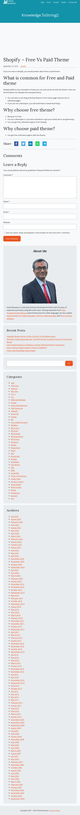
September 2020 (18, 567)
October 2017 (16, 626)
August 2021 (16, 547)
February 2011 (17, 702)
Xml (12, 498)
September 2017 (18, 629)
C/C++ (13, 394)
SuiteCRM (15, 473)
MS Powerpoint (17, 436)
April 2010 (15, 711)
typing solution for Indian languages (21, 316)
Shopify (23, 66)
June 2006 (15, 773)
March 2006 (16, 781)
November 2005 (17, 793)
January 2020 (16, 581)
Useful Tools (16, 479)
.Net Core (15, 386)
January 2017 (16, 640)
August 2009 (16, 728)
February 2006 (17, 784)
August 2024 (16, 519)
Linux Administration (19, 422)
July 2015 (14, 674)
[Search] (69, 363)
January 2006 (16, 787)
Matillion (14, 425)
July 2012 (14, 691)
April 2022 (15, 533)
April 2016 (15, 660)
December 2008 (17, 739)
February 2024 (17, 522)
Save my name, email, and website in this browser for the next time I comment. (38, 233)
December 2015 (17, 669)
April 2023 (15, 525)
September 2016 (18, 652)
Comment (8, 175)
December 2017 (17, 621)
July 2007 (14, 756)
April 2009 (15, 734)
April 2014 (15, 686)
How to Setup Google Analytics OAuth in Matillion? (27, 347)
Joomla (13, 417)
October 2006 (16, 767)
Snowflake (15, 462)
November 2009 (17, 722)
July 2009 (14, 731)
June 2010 (15, 708)
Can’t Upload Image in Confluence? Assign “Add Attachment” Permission (35, 345)
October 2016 (16, 649)
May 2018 (15, 609)
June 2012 (15, 694)
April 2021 (15, 556)
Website (6, 222)
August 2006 (16, 770)
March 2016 (16, 663)
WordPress (15, 493)
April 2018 (15, 612)
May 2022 (15, 530)
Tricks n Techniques (18, 476)
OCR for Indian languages (46, 316)
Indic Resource (17, 408)
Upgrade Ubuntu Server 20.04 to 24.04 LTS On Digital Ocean (31, 336)
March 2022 (16, 536)
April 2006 (15, 779)
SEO (12, 453)
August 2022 (16, 528)
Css (12, 397)
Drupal (13, 403)
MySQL (14, 445)
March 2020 (16, 575)
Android (14, 388)
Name (6, 201)
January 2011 (16, 705)
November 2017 (17, 623)
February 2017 (17, 638)
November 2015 (17, 671)
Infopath (14, 411)
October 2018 (16, 601)
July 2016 (14, 655)
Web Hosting (16, 487)
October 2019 (16, 590)
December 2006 (17, 765)
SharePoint (15, 456)
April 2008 (15, 748)
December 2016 (17, 643)
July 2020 (14, 570)
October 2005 (16, 796)
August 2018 (16, 607)
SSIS (12, 467)
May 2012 (15, 697)
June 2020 (15, 573)
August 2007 (16, 753)
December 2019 (17, 584)
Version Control (17, 482)
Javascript (15, 414)
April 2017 (15, 632)
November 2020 (17, 561)
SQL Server (15, 465)
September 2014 (18, 683)
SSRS (13, 470)
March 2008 (16, 750)
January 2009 (16, 736)
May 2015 (15, 677)
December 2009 (17, 719)
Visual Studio (16, 484)
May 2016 (15, 657)
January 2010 (16, 717)
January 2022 (16, 542)
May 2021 (15, 553)
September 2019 (18, 592)
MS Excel (14, 431)
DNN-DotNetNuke (18, 400)
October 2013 (16, 688)
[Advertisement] (40, 39)
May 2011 (15, 700)
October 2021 (16, 544)
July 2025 (14, 516)
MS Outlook (15, 434)
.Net (12, 383)
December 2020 (17, 559)
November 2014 (17, 680)
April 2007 (15, 759)
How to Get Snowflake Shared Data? (21, 350)
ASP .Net (14, 391)
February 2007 (17, 762)
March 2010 (16, 714)
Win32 (13, 490)
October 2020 (16, 564)
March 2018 (16, 615)
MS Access (15, 428)
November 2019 (17, 587)
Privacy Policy (55, 810)
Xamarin (14, 496)
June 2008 (15, 742)
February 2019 (17, 598)
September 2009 (18, 725)
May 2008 (15, 745)
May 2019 (15, 595)
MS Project (15, 439)
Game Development (19, 405)
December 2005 (17, 790)
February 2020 (17, 578)
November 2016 (17, 646)
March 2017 (16, 635)
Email (6, 212)
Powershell (15, 448)
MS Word (14, 442)
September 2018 (18, 604)
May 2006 (15, 776)
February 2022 (17, 539)
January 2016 (16, 666)
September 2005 (18, 798)
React (13, 450)
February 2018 (17, 618)
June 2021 (15, 550)
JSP (12, 419)
